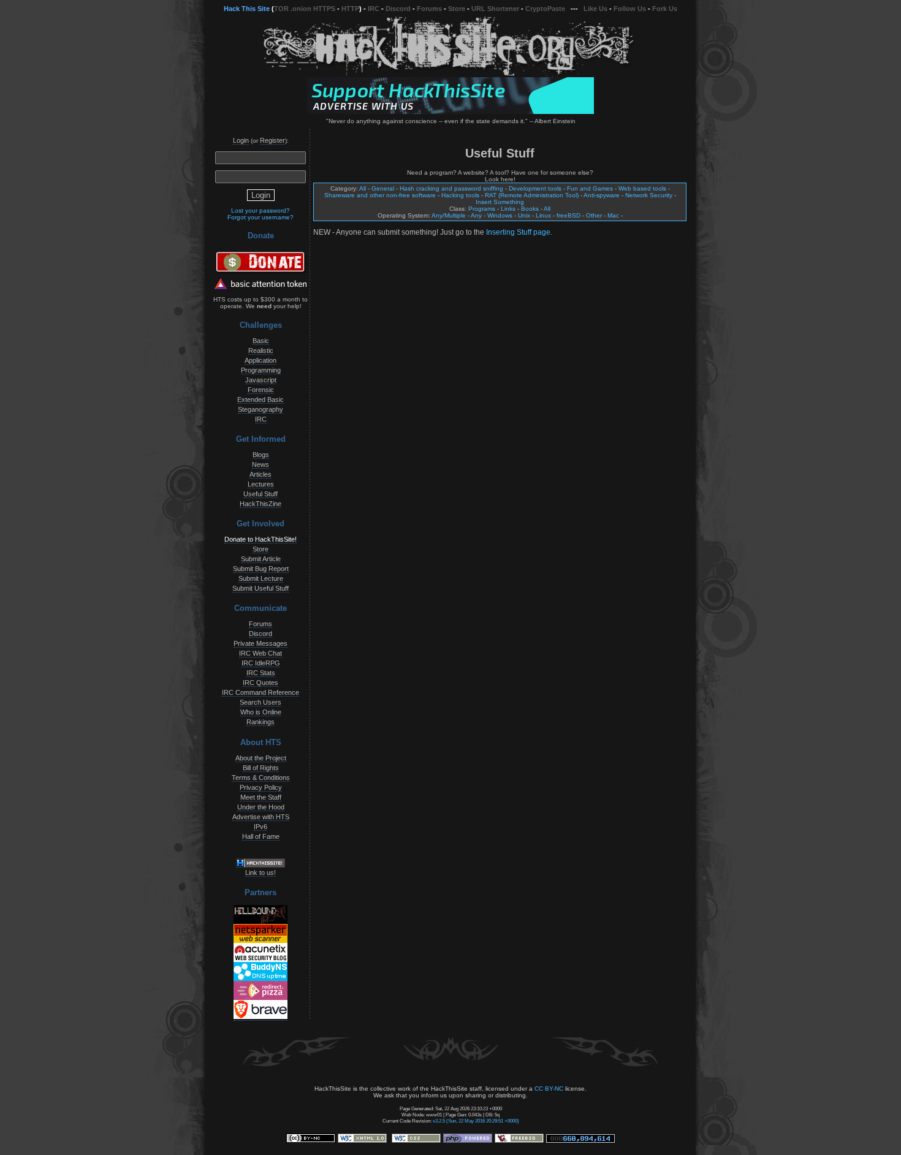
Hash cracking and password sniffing (451, 188)
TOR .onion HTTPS (304, 8)
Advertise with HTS (260, 816)
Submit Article (261, 558)
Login (241, 140)
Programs (481, 208)
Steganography (260, 409)
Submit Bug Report (261, 568)
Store (456, 8)
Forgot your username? (260, 217)
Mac (613, 215)
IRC (373, 8)
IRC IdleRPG (260, 663)
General (382, 188)
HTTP (350, 8)
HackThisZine (260, 503)
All (362, 188)
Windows (499, 215)
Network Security (648, 195)
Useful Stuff (260, 494)
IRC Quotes (260, 682)
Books (530, 208)
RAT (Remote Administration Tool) (532, 195)
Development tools (535, 188)
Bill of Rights (261, 767)
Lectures (261, 484)
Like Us (595, 8)
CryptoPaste (545, 8)
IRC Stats (260, 672)
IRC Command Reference (260, 692)
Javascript (260, 380)
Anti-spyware (602, 195)
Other (594, 215)
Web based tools (642, 188)
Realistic (260, 350)
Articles (260, 474)
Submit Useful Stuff (260, 588)
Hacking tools (460, 195)
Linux (543, 215)
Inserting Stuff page (518, 232)
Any (476, 215)
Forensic (261, 389)
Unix (524, 215)
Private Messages (260, 643)
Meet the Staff (260, 797)
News (260, 464)
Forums (429, 8)
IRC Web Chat (260, 653)
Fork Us (664, 8)
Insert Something (500, 202)
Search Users (260, 702)
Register (272, 140)
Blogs (261, 454)
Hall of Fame (260, 836)
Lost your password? (260, 210)
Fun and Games (590, 188)
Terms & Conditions (261, 777)
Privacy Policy (261, 787)
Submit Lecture (260, 578)
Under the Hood (260, 807)
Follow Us (630, 8)
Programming (261, 370)
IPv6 (260, 826)
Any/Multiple (448, 215)
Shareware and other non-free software (380, 195)
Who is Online (260, 712)
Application (260, 360)
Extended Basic (260, 399)
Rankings (260, 721)
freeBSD (568, 215)
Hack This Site (247, 8)
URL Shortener (495, 8)
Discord (398, 8)
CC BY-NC (548, 1088)
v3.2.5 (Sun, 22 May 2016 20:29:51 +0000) (476, 1121)
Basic (261, 340)
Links (508, 208)
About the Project (260, 758)
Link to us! (260, 872)
